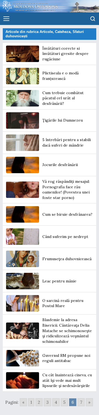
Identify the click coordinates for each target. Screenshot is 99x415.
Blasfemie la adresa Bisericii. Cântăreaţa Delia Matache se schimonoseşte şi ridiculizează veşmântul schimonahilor (67, 330)
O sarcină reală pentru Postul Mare (62, 303)
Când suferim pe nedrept (65, 236)
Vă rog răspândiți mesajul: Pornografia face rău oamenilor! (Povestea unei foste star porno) (66, 189)
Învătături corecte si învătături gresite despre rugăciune (65, 53)
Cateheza (62, 32)
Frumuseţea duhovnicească (67, 258)
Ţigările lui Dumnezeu (62, 120)
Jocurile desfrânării (60, 164)
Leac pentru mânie (59, 281)
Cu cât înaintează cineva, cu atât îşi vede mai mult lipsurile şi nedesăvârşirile (67, 380)
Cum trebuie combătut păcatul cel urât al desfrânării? (63, 98)
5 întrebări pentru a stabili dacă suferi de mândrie (66, 142)
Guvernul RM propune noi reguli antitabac (66, 358)
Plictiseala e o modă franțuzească (60, 76)
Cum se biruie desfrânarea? (67, 214)
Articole (46, 32)
